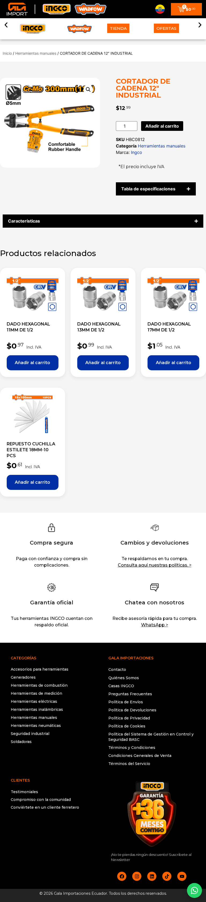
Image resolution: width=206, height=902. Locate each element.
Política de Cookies (126, 726)
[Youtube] (181, 876)
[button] (6, 24)
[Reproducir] (54, 829)
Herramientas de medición (36, 693)
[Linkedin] (151, 876)
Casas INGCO (121, 685)
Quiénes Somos (123, 677)
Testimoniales (24, 791)
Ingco (136, 152)
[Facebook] (121, 876)
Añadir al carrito (162, 126)
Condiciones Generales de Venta (139, 755)
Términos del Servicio (129, 763)
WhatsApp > (154, 624)
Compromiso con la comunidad (41, 799)
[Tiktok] (166, 876)
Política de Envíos (125, 702)
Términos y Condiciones (131, 747)
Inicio (7, 53)
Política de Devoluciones (132, 710)
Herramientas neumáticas (36, 725)
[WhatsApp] (194, 890)
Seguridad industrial (30, 733)
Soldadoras (21, 741)
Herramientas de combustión (39, 685)
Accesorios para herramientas (39, 669)
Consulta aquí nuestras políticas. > (155, 565)
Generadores (23, 677)
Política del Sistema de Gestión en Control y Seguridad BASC (151, 737)
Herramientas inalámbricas (37, 709)
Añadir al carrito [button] (32, 362)
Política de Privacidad (129, 718)
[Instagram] (136, 876)
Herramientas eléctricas (34, 701)
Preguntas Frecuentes (130, 694)
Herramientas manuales (35, 53)
